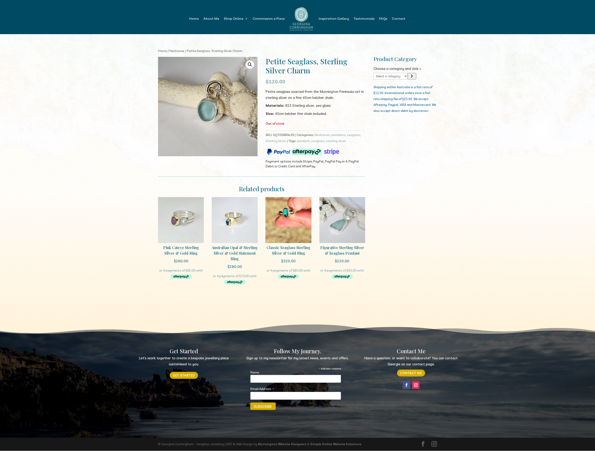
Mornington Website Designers (282, 444)
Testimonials (364, 19)
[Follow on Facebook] (406, 385)
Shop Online (233, 19)
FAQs (383, 19)
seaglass (353, 135)
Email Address (262, 389)
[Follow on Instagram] (416, 385)
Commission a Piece (269, 19)
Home (194, 19)
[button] (250, 64)
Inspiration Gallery (334, 19)
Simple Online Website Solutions (335, 444)
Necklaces (176, 51)
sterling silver (336, 141)
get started (184, 375)
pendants (338, 135)
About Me (211, 19)
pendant (303, 141)
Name (254, 372)
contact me (411, 373)
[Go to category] (412, 76)
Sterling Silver (276, 141)
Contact (398, 19)
